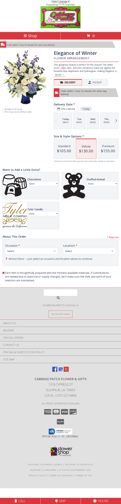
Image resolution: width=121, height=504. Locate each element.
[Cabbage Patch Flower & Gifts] (60, 27)
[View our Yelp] (66, 371)
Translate (70, 4)
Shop (32, 35)
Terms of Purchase (61, 475)
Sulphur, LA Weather (43, 470)
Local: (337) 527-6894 (60, 395)
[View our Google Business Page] (60, 371)
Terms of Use (84, 475)
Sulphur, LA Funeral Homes (45, 464)
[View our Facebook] (54, 371)
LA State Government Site (75, 470)
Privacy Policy (38, 475)
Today (86, 108)
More (58, 74)
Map (62, 501)
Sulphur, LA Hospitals (79, 464)
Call (21, 501)
